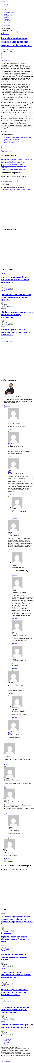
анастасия (11, 443)
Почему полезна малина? (12, 139)
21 (1, 931)
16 (1, 984)
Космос (6, 22)
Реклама (6, 1044)
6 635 (7, 966)
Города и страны (9, 12)
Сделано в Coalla (6, 1061)
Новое (6, 4)
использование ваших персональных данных (16, 189)
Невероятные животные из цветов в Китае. (18, 137)
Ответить (7, 406)
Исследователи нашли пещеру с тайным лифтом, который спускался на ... (16, 1009)
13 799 (8, 931)
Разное (6, 17)
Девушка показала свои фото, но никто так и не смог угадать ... (17, 1026)
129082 (7, 306)
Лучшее (6, 6)
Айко (6, 394)
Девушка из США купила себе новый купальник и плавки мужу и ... (16, 297)
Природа (7, 20)
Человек (6, 19)
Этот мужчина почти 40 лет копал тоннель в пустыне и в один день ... (15, 279)
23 (1, 966)
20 (1, 949)
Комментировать (6, 60)
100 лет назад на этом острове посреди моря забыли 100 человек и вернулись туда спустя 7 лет (17, 920)
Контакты (7, 1042)
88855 (7, 289)
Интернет (7, 25)
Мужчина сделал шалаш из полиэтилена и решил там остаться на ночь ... (14, 992)
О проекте (7, 1039)
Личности (7, 24)
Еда (5, 14)
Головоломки (5, 169)
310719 (7, 342)
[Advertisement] (17, 209)
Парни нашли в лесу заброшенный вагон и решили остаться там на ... (16, 974)
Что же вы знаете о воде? (17, 169)
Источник (4, 131)
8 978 (7, 949)
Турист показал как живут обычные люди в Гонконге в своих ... (15, 939)
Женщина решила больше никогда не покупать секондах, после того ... (16, 332)
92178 (7, 324)
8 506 (7, 1001)
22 (1, 1001)
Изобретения (8, 16)
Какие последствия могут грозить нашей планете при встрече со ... (14, 956)
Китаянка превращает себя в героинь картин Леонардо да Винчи (16, 160)
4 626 (7, 1034)
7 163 (7, 984)
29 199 (8, 1019)
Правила (7, 1040)
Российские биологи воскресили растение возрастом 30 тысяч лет (16, 42)
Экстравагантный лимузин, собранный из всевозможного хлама (13, 163)
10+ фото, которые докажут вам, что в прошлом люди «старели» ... (17, 314)
